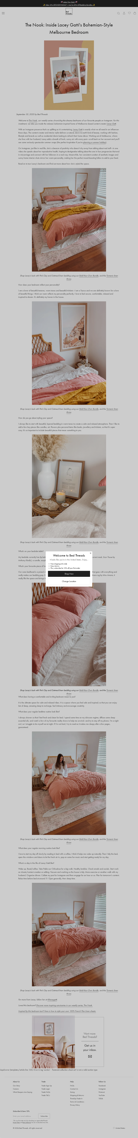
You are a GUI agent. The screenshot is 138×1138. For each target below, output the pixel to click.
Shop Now (69, 573)
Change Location (69, 581)
